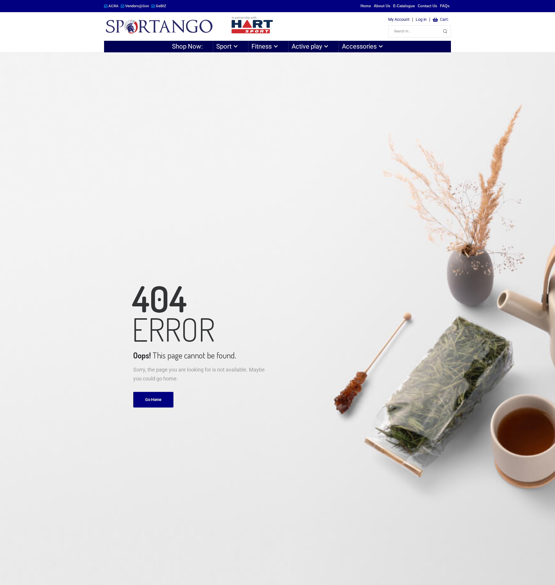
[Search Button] (445, 31)
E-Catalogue (404, 6)
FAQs (444, 6)
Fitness (261, 46)
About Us (382, 6)
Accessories (359, 46)
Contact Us (427, 6)
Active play (307, 46)
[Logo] (189, 26)
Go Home (153, 400)
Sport (224, 46)
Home (365, 6)
